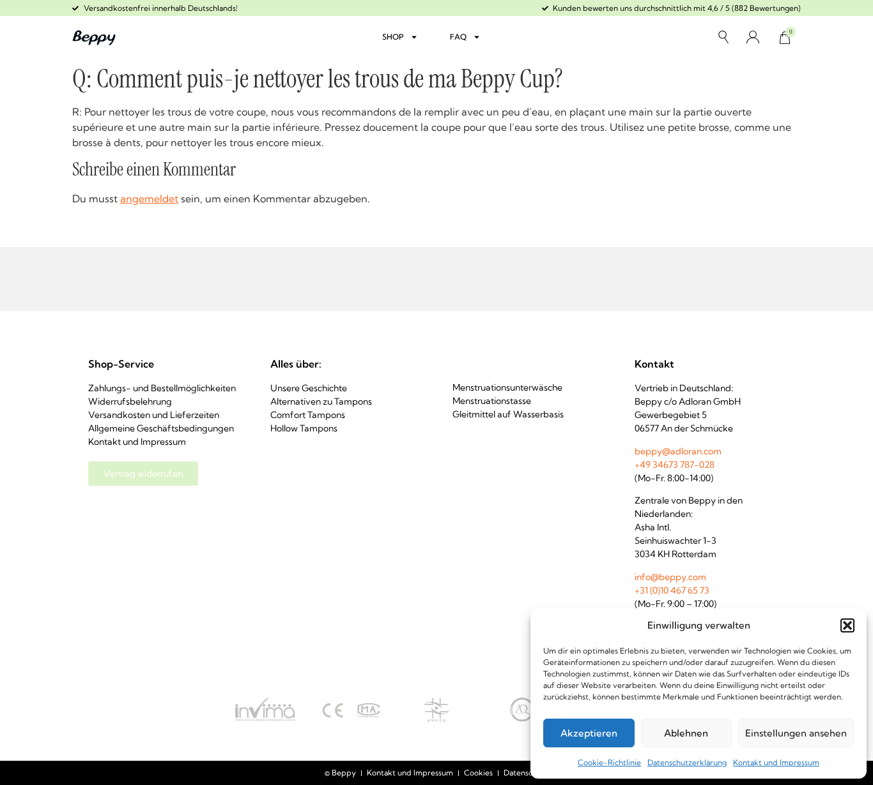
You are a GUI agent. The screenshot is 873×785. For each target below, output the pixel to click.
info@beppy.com (670, 577)
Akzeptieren (588, 733)
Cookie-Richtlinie (609, 762)
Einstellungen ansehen (796, 733)
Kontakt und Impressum (776, 762)
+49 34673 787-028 (675, 464)
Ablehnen (686, 733)
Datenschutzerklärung (687, 762)
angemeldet (149, 198)
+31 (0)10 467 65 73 (672, 590)
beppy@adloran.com (678, 451)
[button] (847, 625)
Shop (393, 36)
